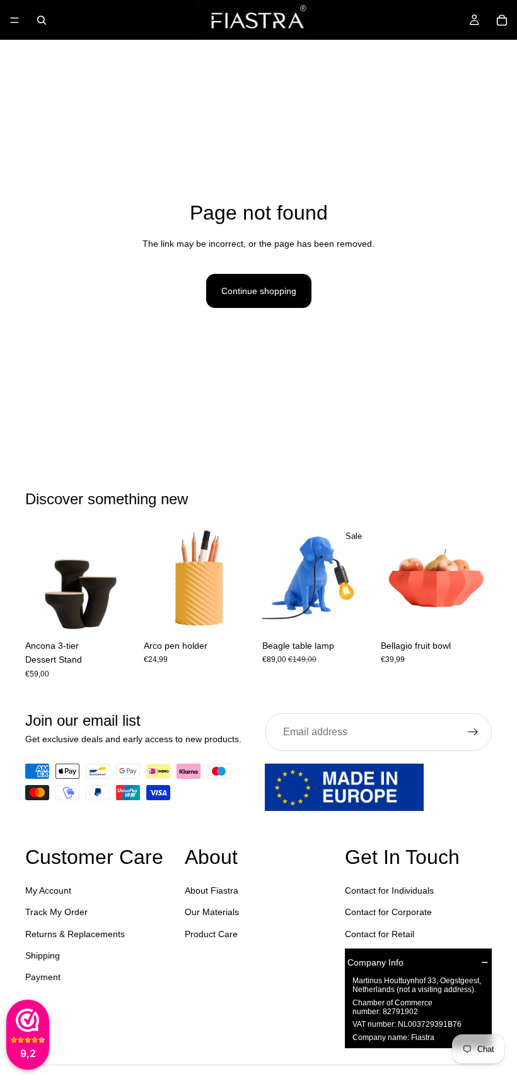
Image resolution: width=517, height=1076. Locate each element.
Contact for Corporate (388, 912)
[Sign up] (473, 732)
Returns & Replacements (75, 934)
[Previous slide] (39, 578)
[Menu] (14, 20)
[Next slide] (122, 578)
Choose (127, 614)
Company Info (375, 962)
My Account (48, 890)
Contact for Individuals (389, 890)
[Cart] (502, 20)
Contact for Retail (379, 934)
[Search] (41, 20)
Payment (43, 977)
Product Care (211, 934)
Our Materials (212, 912)
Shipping (42, 955)
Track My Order (56, 912)
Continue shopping (258, 291)
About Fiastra (211, 890)
